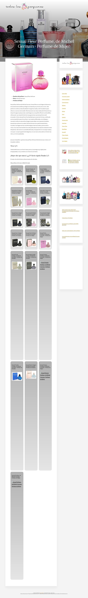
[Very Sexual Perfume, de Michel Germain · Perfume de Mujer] (31, 222)
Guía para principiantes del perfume (71, 230)
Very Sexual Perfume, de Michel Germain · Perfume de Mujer (31, 214)
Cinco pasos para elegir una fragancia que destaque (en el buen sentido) (70, 211)
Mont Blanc (64, 129)
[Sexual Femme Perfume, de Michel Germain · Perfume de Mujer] (45, 420)
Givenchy (64, 108)
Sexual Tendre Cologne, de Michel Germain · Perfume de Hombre (17, 366)
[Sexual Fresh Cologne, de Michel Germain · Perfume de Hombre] (17, 265)
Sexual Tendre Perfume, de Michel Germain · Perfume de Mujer (45, 256)
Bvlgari (63, 111)
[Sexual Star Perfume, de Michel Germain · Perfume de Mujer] (17, 201)
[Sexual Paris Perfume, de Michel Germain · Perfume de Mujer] (45, 244)
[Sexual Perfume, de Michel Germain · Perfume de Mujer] (17, 530)
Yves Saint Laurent (66, 96)
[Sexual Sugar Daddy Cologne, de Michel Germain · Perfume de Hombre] (31, 265)
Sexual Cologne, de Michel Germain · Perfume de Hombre (30, 170)
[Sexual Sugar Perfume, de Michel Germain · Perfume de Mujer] (31, 201)
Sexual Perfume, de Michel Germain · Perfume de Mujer (16, 477)
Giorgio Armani (65, 102)
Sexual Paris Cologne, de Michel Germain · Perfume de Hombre (17, 214)
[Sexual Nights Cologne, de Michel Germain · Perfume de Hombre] (45, 179)
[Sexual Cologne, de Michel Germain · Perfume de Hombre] (31, 179)
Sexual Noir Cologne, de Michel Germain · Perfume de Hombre (17, 234)
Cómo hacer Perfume (67, 218)
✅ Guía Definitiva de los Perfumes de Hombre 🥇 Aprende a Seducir (74, 161)
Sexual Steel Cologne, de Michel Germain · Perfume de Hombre (31, 366)
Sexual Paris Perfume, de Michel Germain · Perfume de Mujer (45, 234)
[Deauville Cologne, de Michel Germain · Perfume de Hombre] (45, 200)
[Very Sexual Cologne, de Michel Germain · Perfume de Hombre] (45, 222)
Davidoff (64, 132)
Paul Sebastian (65, 138)
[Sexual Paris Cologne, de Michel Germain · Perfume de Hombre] (17, 222)
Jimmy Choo (64, 126)
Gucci (63, 114)
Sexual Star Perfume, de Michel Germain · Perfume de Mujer (17, 192)
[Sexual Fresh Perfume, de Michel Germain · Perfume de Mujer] (17, 180)
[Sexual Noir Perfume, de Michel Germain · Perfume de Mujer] (31, 242)
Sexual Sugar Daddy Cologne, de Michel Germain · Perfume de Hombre (31, 256)
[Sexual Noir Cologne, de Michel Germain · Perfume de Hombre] (17, 242)
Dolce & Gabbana (65, 99)
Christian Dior (65, 120)
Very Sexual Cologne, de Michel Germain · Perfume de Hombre (45, 214)
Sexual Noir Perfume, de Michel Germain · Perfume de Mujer (31, 234)
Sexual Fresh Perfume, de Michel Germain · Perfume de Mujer (17, 170)
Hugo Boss (64, 123)
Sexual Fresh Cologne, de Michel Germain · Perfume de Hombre (17, 256)
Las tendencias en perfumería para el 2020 (70, 237)
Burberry (64, 105)
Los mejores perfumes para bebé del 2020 (70, 224)
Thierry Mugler (65, 135)
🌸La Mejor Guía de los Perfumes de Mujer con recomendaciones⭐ (74, 151)
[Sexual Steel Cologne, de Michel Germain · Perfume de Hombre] (31, 374)
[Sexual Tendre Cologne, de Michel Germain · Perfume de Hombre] (17, 376)
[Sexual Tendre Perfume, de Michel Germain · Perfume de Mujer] (45, 310)
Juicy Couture (64, 141)
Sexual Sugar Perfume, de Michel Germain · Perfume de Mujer (31, 192)
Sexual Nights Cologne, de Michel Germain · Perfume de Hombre (45, 170)
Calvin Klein (64, 93)
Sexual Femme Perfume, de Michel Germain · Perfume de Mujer (45, 366)
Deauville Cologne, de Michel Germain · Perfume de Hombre (45, 192)
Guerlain (64, 117)
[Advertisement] (44, 22)
